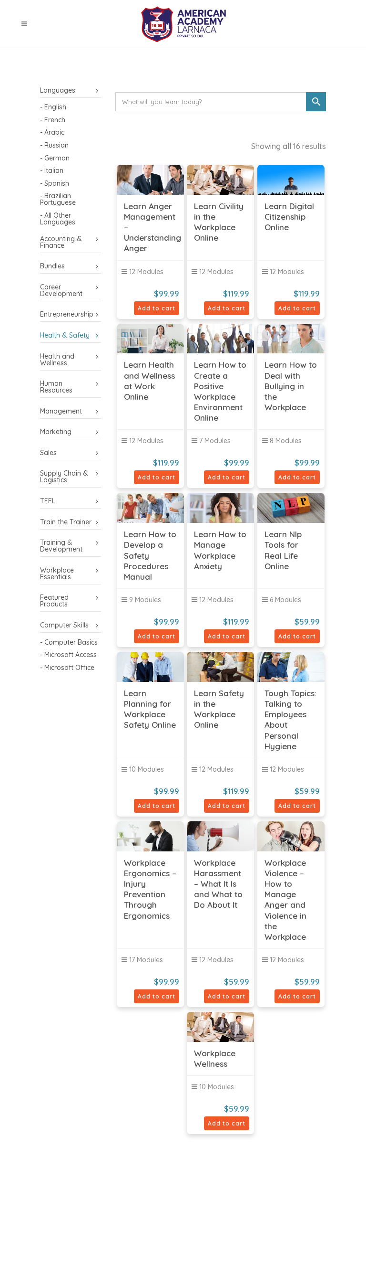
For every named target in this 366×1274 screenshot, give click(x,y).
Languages (57, 90)
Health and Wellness (57, 359)
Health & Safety (65, 335)
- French (52, 120)
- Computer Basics (69, 642)
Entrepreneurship (66, 314)
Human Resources (56, 386)
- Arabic (52, 132)
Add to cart (156, 308)
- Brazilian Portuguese (58, 199)
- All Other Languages (57, 218)
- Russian (54, 145)
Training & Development (61, 545)
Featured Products (54, 600)
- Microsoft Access (68, 654)
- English (53, 107)
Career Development (61, 290)
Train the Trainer (66, 522)
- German (55, 158)
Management (61, 411)
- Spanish (54, 183)
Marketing (55, 431)
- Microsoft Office (67, 667)
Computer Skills (64, 625)
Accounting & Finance (61, 242)
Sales (48, 452)
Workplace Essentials (57, 573)
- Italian (51, 170)
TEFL (47, 501)
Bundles (52, 266)
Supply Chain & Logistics (64, 476)
